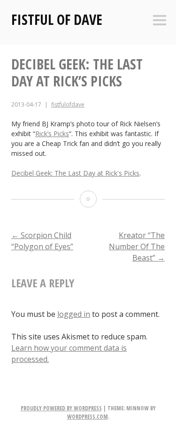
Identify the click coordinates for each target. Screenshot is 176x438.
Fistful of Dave (56, 19)
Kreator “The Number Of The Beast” (137, 246)
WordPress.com (87, 417)
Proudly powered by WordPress (61, 408)
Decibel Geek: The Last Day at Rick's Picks (75, 173)
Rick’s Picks (52, 133)
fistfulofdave (67, 104)
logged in (73, 314)
